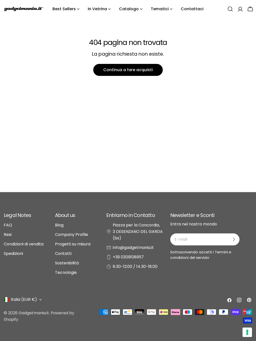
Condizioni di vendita (24, 244)
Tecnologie (66, 272)
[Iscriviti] (233, 239)
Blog (59, 225)
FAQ (8, 225)
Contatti (63, 253)
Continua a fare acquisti (128, 70)
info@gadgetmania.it (133, 247)
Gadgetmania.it (33, 313)
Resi (8, 234)
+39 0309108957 (128, 257)
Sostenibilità (67, 263)
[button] (230, 9)
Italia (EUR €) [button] (24, 299)
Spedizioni (13, 253)
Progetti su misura (72, 244)
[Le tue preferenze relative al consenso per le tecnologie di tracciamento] (247, 332)
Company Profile (71, 234)
